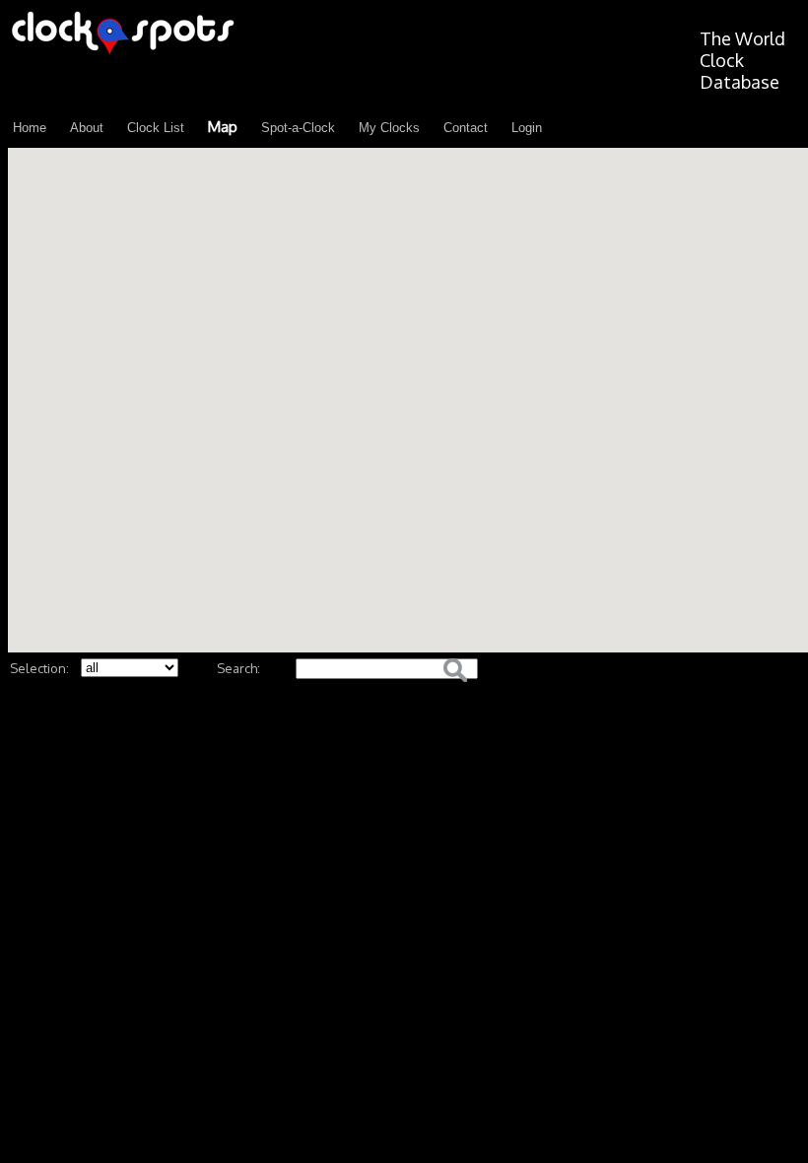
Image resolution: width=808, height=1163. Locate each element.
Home (29, 127)
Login (526, 127)
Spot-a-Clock (298, 127)
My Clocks (389, 127)
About (86, 127)
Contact (465, 127)
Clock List (155, 127)
